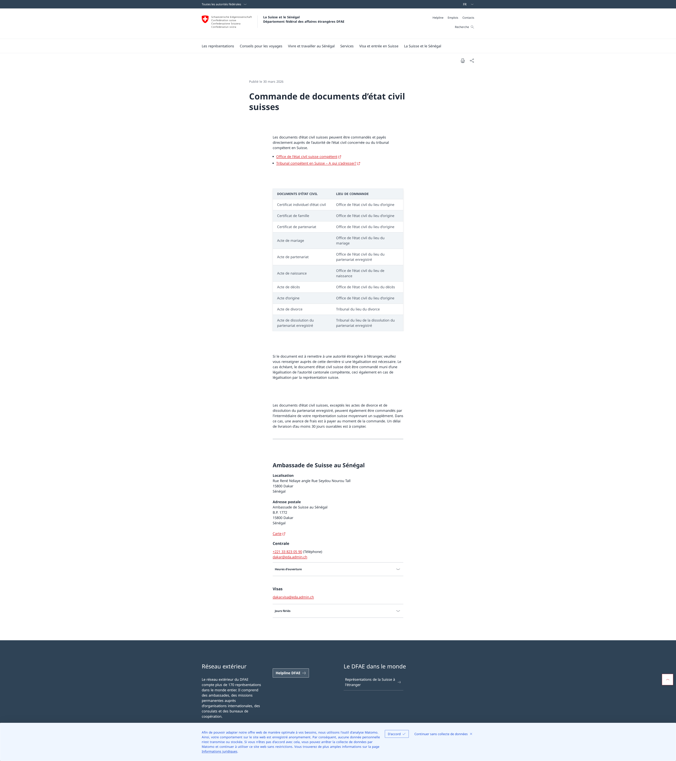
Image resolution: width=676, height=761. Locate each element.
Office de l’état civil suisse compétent (306, 156)
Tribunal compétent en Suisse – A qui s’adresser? (316, 163)
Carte (277, 533)
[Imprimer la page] (462, 60)
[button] (218, 46)
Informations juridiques (219, 751)
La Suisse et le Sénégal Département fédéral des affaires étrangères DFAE (303, 19)
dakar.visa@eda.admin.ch (293, 597)
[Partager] (471, 60)
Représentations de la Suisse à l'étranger (370, 682)
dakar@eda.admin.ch (290, 557)
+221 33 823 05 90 (287, 551)
